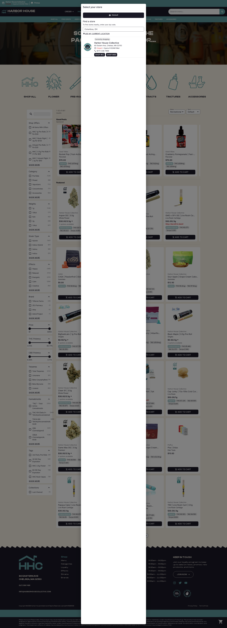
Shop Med (111, 55)
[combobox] (112, 29)
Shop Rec (99, 55)
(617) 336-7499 (103, 51)
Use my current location (97, 34)
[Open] (142, 29)
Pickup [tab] (115, 15)
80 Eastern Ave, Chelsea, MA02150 (108, 45)
